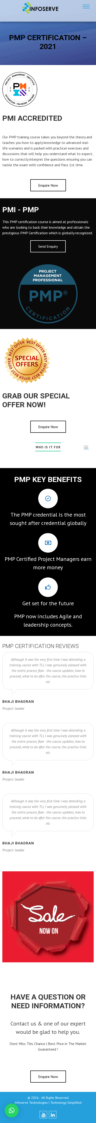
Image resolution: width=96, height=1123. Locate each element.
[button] (12, 1110)
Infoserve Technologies (31, 1102)
